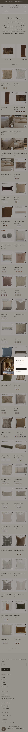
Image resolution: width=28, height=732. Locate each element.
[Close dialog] (27, 357)
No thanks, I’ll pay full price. (18, 371)
